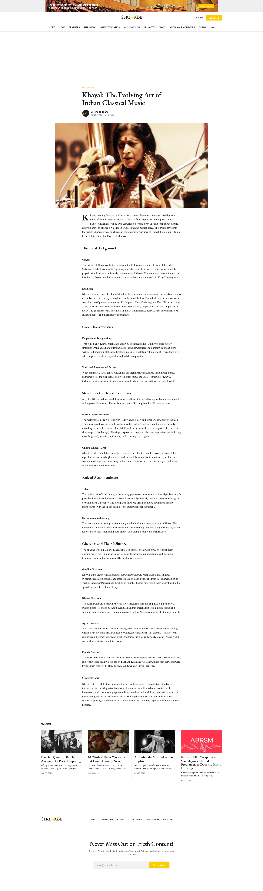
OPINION (203, 27)
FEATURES (74, 27)
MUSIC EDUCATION (110, 27)
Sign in (199, 17)
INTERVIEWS (90, 27)
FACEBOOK (137, 819)
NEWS (62, 27)
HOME (52, 27)
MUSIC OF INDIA (132, 27)
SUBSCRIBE (107, 819)
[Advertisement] (131, 56)
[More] (212, 27)
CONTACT (122, 819)
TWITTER (168, 819)
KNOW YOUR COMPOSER (182, 27)
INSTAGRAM (153, 819)
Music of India (89, 88)
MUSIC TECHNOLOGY (155, 27)
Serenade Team (99, 111)
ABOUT (94, 819)
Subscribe (214, 18)
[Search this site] (42, 18)
